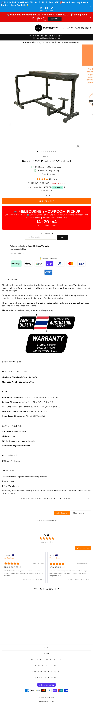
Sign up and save (46, 678)
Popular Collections (46, 672)
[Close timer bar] (90, 6)
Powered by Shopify (46, 701)
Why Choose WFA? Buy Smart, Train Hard (46, 498)
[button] (46, 179)
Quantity (46, 191)
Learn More (55, 19)
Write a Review (83, 548)
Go (62, 237)
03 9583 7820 (84, 28)
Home (46, 156)
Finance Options (46, 666)
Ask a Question (62, 513)
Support (46, 654)
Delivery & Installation (46, 660)
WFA (45, 648)
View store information (18, 253)
